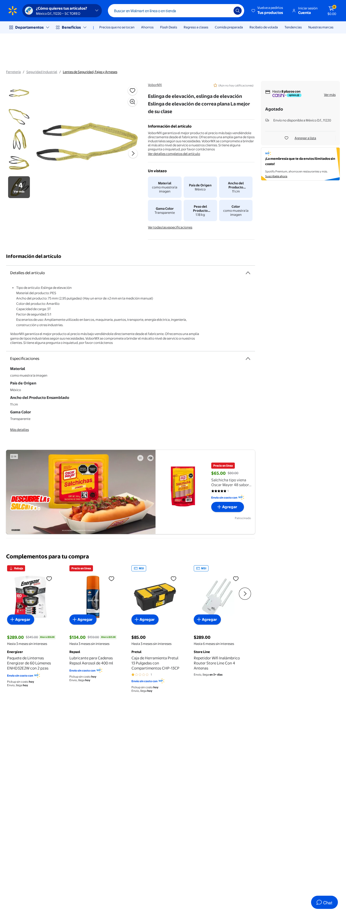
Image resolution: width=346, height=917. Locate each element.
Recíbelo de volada (263, 27)
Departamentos (29, 27)
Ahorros (147, 27)
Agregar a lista (305, 138)
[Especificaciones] (248, 359)
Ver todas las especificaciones (170, 227)
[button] (267, 10)
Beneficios (71, 27)
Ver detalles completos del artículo (174, 154)
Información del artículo (33, 256)
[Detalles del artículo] (248, 273)
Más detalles (19, 430)
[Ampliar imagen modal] (132, 101)
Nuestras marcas (320, 27)
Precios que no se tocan (116, 27)
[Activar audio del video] (150, 458)
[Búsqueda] (238, 11)
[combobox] (176, 10)
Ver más (330, 95)
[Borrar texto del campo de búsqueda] (226, 10)
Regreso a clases (196, 27)
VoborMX (155, 85)
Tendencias (293, 27)
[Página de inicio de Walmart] (12, 10)
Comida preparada (229, 27)
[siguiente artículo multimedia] (133, 153)
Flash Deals (168, 27)
